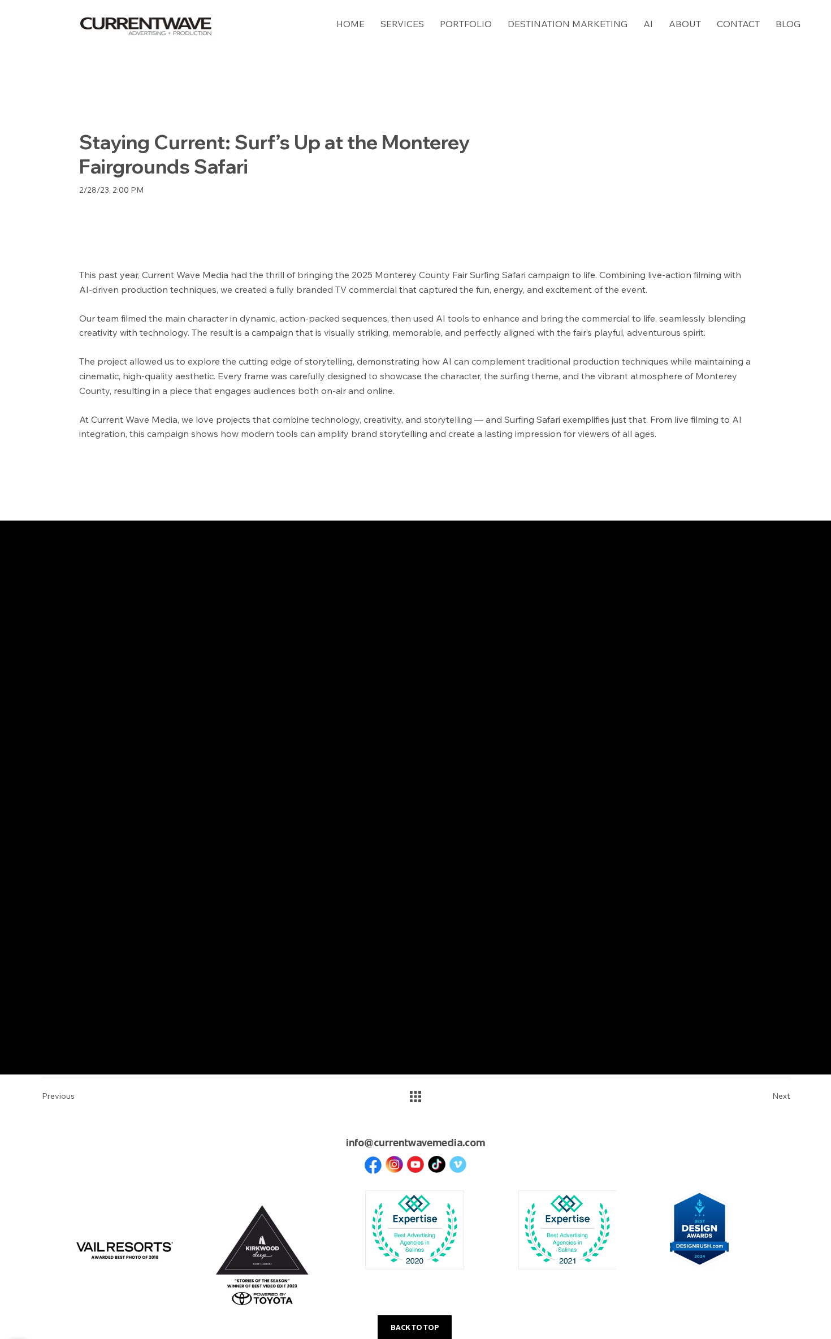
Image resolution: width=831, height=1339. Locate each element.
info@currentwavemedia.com (415, 1142)
